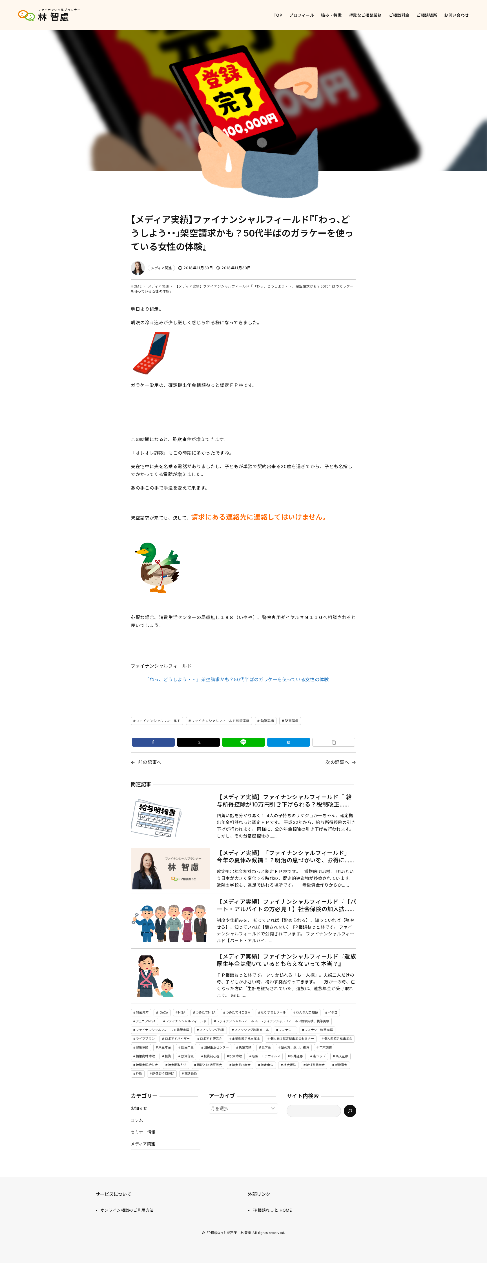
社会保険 (289, 1065)
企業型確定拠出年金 (246, 1039)
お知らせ (139, 1108)
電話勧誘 (190, 1074)
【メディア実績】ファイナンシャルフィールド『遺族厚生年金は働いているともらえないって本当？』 (286, 960)
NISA (181, 1012)
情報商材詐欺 (145, 1056)
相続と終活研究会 (209, 1065)
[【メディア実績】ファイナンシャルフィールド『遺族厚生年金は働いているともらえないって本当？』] (170, 976)
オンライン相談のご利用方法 (127, 1210)
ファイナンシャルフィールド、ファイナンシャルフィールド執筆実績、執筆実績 (272, 1021)
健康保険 (142, 1047)
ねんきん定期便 (307, 1012)
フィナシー (287, 1030)
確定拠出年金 (241, 1065)
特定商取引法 (177, 1065)
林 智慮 (53, 17)
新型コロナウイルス (266, 1056)
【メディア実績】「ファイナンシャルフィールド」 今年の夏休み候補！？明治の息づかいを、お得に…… (286, 857)
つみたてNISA (206, 1012)
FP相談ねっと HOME (272, 1210)
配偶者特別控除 (163, 1074)
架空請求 (291, 721)
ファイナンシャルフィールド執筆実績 (220, 721)
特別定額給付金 (147, 1065)
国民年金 (187, 1047)
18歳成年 (142, 1012)
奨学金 (266, 1047)
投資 (168, 1056)
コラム (137, 1120)
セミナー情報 (143, 1132)
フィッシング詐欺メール (251, 1030)
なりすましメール (273, 1012)
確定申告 (267, 1065)
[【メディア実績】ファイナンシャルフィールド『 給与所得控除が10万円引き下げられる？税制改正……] (170, 816)
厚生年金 (164, 1047)
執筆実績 (267, 721)
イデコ (332, 1012)
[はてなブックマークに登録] (288, 742)
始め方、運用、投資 (295, 1047)
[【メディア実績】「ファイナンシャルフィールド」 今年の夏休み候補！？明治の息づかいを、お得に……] (170, 869)
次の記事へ (337, 762)
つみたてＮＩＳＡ (238, 1012)
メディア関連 (161, 268)
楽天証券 (342, 1056)
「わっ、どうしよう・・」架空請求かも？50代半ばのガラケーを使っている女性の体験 (237, 679)
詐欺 (139, 1074)
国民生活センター (216, 1047)
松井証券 (296, 1056)
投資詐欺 (235, 1056)
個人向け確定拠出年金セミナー (292, 1039)
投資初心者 (212, 1056)
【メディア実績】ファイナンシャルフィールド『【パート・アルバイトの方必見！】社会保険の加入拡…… (286, 905)
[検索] (350, 1111)
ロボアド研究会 (211, 1039)
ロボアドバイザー (177, 1039)
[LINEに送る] (243, 742)
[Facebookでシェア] (153, 742)
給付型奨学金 (315, 1065)
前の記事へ (149, 762)
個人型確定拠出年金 (338, 1039)
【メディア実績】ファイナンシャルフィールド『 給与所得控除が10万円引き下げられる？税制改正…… (284, 801)
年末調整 (325, 1047)
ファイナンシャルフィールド (158, 721)
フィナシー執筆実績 (319, 1030)
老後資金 (341, 1065)
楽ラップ (319, 1056)
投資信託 (187, 1056)
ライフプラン (145, 1039)
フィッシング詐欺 (211, 1030)
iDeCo (163, 1012)
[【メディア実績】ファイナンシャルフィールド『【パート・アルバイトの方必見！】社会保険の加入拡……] (170, 921)
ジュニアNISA (146, 1021)
